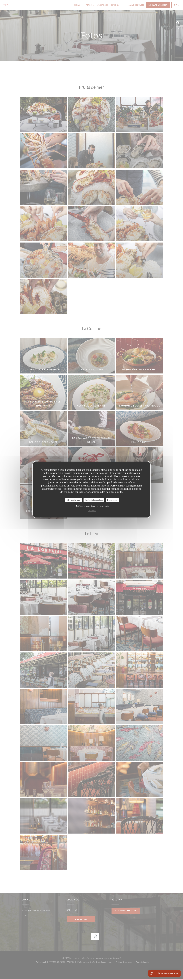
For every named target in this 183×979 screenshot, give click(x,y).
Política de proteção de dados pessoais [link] (92, 506)
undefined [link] (92, 510)
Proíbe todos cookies (94, 500)
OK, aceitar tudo (73, 500)
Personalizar (112, 500)
